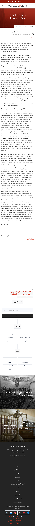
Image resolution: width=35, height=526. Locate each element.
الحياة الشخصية (10, 365)
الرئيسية (31, 26)
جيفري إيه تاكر (10, 337)
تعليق (10, 358)
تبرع (17, 466)
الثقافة (10, 369)
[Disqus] (17, 265)
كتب (17, 487)
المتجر (17, 491)
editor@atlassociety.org (17, 456)
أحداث (17, 473)
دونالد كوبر (30, 239)
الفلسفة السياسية (25, 297)
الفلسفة (9, 362)
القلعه (25, 358)
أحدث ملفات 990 (17, 502)
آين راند (25, 365)
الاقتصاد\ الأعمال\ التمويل (22, 292)
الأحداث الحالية (25, 362)
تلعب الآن (17, 477)
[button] (2, 5)
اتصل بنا (17, 495)
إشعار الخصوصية (17, 498)
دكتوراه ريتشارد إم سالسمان (25, 337)
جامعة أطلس (17, 469)
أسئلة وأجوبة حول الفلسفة (17, 484)
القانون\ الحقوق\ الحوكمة (22, 294)
